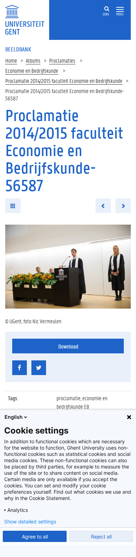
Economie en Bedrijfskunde (31, 70)
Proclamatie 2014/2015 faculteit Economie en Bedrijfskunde (63, 80)
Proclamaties (62, 60)
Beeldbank (18, 49)
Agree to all (35, 537)
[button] (120, 9)
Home (11, 60)
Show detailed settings (30, 521)
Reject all (101, 537)
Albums (33, 60)
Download (68, 346)
